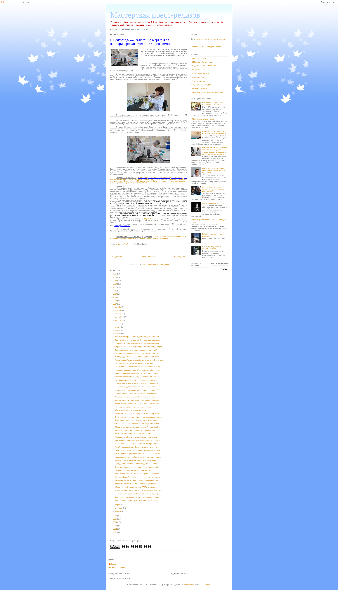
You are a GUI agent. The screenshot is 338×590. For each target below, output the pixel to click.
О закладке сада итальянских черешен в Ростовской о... (137, 350)
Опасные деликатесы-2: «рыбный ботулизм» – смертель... (137, 474)
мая (117, 330)
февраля (119, 508)
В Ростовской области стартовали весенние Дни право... (137, 437)
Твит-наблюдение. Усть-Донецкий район (207, 92)
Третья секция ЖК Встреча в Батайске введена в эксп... (137, 480)
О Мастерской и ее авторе (202, 62)
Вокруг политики (198, 81)
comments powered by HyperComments (206, 47)
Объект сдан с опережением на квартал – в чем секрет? (137, 454)
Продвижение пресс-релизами (203, 66)
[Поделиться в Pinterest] (145, 244)
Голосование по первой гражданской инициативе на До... (137, 500)
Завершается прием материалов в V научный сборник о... (137, 343)
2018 (115, 301)
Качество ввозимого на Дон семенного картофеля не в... (137, 393)
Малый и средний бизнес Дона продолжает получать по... (137, 447)
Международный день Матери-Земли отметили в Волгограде (139, 360)
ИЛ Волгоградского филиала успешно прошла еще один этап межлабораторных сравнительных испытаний (148, 182)
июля (117, 324)
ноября (118, 310)
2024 (115, 281)
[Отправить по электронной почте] (135, 244)
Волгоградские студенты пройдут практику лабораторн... (137, 413)
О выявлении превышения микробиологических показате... (138, 440)
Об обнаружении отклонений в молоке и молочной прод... (137, 497)
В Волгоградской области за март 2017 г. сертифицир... (136, 487)
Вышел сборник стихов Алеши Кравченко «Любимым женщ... (139, 490)
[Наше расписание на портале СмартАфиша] (208, 39)
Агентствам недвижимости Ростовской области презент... (137, 373)
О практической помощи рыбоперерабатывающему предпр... (138, 347)
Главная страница (148, 257)
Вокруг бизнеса (197, 77)
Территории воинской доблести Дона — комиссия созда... (137, 457)
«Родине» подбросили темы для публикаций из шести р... (137, 353)
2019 (115, 297)
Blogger (207, 585)
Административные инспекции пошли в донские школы (136, 400)
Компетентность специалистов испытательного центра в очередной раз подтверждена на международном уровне (214, 151)
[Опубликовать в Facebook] (143, 244)
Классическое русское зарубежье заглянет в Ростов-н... (137, 387)
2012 (115, 529)
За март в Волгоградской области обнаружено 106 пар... (137, 494)
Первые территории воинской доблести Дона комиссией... (137, 337)
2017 (115, 304)
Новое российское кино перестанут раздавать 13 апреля (137, 430)
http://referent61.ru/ (151, 219)
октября (118, 314)
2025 (115, 277)
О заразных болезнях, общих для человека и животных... (137, 377)
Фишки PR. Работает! (200, 88)
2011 (115, 532)
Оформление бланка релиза (202, 119)
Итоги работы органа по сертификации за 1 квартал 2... (136, 420)
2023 (115, 284)
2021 (115, 291)
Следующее (117, 257)
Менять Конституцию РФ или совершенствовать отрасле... (138, 450)
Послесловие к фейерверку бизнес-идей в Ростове (213, 103)
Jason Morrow (188, 585)
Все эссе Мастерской (200, 73)
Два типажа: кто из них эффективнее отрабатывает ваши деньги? (213, 189)
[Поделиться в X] (140, 244)
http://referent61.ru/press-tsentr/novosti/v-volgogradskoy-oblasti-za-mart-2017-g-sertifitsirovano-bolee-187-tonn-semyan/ (148, 237)
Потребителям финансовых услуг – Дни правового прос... (137, 403)
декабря (118, 307)
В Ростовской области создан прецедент (130, 410)
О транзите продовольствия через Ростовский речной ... (137, 467)
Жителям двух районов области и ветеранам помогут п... (137, 470)
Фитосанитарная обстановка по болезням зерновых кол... (137, 380)
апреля (118, 334)
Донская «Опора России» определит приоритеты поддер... (137, 477)
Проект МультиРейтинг (200, 70)
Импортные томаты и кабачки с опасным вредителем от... (137, 484)
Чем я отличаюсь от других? (213, 203)
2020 (115, 294)
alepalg (113, 564)
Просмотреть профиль (117, 568)
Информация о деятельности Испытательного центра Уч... (137, 397)
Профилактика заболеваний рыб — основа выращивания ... (138, 417)
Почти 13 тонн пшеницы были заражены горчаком (134, 434)
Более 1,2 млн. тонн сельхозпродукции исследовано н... (137, 460)
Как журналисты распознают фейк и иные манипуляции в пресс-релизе (213, 170)
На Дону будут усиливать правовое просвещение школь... (137, 357)
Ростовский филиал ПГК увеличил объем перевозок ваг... (137, 444)
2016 (115, 516)
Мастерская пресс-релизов (155, 15)
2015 (115, 519)
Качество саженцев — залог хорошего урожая (133, 407)
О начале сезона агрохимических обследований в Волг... (137, 424)
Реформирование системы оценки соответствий (133, 363)
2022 (115, 287)
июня (117, 327)
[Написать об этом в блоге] (138, 244)
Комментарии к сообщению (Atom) (155, 265)
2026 (115, 274)
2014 (115, 522)
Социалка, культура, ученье (202, 85)
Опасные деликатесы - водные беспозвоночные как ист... (137, 340)
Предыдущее (179, 257)
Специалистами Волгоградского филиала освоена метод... (138, 367)
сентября (119, 317)
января (118, 511)
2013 (115, 526)
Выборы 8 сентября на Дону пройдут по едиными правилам (214, 132)
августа (118, 320)
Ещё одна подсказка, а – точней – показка (212, 248)
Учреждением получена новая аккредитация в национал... (137, 464)
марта (117, 505)
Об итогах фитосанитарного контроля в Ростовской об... (137, 427)
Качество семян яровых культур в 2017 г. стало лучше (136, 383)
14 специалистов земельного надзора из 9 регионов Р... (136, 390)
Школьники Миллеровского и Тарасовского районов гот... (137, 370)
